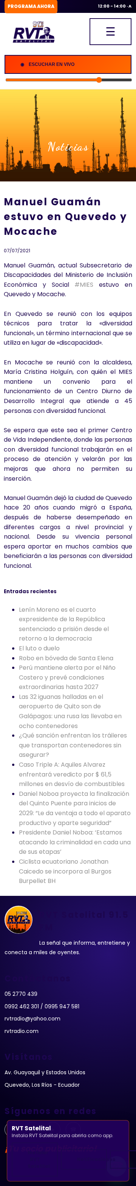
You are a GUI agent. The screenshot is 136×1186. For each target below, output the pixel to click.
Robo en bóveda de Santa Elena (66, 658)
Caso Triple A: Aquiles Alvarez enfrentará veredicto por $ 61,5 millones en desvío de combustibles (72, 774)
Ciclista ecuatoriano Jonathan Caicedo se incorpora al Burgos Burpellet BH (65, 871)
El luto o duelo (39, 648)
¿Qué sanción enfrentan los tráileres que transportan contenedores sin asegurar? (73, 745)
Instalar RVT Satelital (39, 1159)
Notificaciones (92, 1159)
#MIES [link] (83, 284)
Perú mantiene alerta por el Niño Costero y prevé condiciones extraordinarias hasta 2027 (67, 677)
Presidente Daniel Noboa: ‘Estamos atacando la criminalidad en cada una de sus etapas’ (75, 842)
